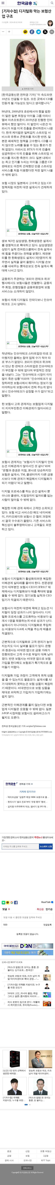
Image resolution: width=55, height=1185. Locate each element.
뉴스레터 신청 (46, 846)
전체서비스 (27, 1168)
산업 (28, 1151)
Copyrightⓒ (16, 1172)
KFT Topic (45, 1160)
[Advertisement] (28, 757)
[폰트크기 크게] (9, 32)
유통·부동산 (45, 1151)
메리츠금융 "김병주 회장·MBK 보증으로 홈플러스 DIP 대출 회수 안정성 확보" (28, 797)
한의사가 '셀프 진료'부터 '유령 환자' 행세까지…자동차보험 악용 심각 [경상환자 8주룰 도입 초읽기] (28, 802)
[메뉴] (3, 3)
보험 (28, 1156)
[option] (27, 1076)
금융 (9, 1156)
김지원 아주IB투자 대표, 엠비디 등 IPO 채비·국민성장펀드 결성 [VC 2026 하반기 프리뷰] (28, 806)
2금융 (45, 1156)
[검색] (52, 3)
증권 (9, 1151)
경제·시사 (9, 1160)
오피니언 (27, 1160)
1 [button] (26, 1104)
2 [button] (30, 1104)
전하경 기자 (26, 784)
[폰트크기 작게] (3, 32)
